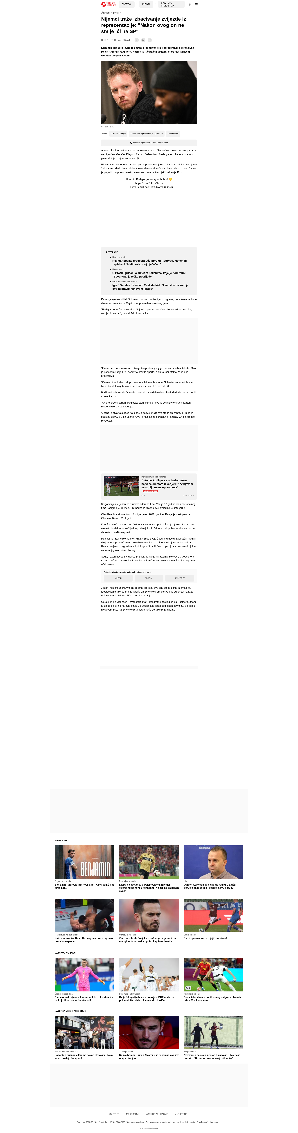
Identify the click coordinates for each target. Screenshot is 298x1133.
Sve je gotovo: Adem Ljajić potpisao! (205, 938)
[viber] (143, 40)
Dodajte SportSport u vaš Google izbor (150, 143)
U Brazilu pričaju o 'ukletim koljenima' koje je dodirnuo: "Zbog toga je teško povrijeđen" (149, 273)
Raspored (180, 578)
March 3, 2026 (164, 187)
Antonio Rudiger (118, 134)
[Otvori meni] (195, 4)
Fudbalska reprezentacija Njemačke (147, 134)
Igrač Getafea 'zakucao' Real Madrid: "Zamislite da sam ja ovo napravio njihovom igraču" (150, 285)
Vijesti (118, 578)
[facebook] (136, 40)
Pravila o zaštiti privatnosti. (209, 1122)
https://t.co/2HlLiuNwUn (149, 183)
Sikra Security (153, 1128)
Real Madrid (173, 134)
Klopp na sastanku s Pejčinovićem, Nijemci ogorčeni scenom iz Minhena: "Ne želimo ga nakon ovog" (149, 887)
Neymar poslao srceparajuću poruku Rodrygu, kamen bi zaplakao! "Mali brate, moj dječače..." (149, 261)
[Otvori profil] (190, 4)
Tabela (148, 578)
